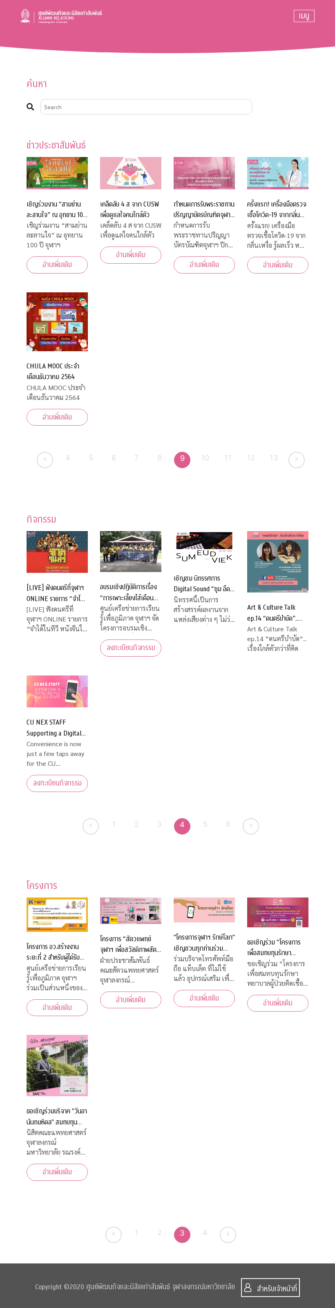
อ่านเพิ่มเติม (57, 265)
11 (228, 457)
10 (205, 457)
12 (251, 457)
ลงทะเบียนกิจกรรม (131, 648)
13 (274, 457)
